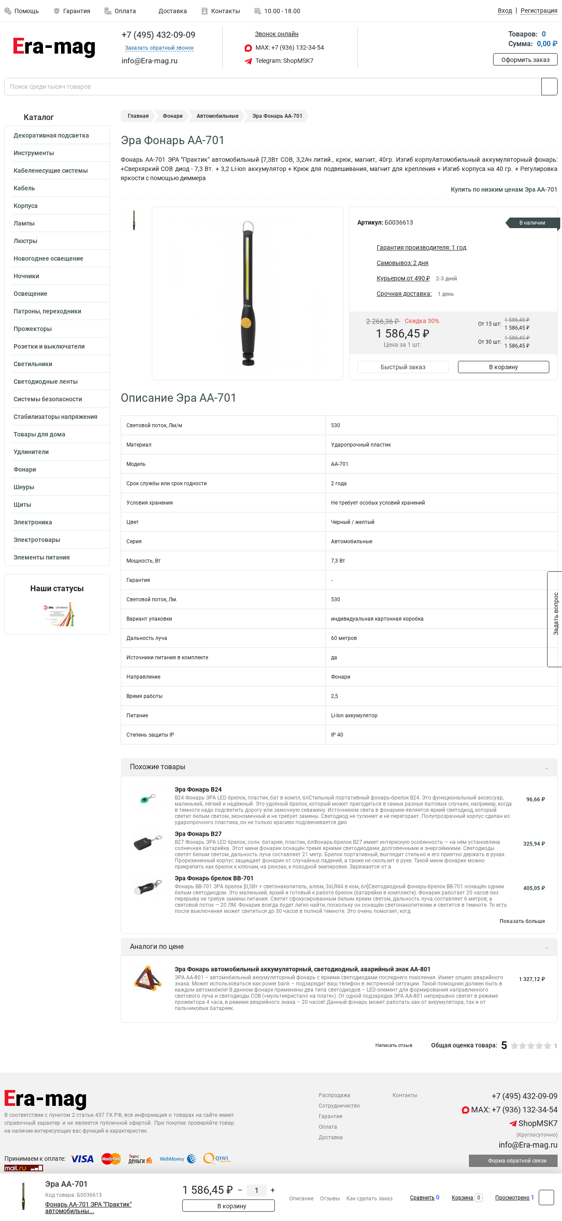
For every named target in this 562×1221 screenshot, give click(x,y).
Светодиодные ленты (46, 381)
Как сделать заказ (369, 1199)
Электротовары (37, 539)
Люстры (25, 240)
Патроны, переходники (47, 311)
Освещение (30, 293)
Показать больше (522, 921)
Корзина (462, 1198)
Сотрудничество (339, 1106)
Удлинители (31, 451)
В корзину (503, 367)
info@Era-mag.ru (527, 1144)
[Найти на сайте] (549, 86)
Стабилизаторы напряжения (55, 416)
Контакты (225, 11)
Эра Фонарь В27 (198, 833)
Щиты (22, 504)
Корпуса (26, 205)
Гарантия (76, 11)
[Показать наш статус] (57, 614)
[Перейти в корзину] (499, 40)
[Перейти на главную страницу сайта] (53, 48)
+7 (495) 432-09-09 (157, 34)
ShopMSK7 (537, 1123)
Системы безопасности (48, 399)
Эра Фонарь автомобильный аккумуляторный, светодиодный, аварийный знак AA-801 (303, 969)
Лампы (24, 223)
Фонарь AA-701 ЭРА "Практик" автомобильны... (88, 1207)
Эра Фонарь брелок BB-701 (214, 878)
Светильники (33, 363)
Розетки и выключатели (49, 346)
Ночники (26, 276)
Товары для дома (39, 434)
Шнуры (24, 487)
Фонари (25, 469)
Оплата (125, 11)
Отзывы (330, 1199)
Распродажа (334, 1095)
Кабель (24, 188)
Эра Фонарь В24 (198, 789)
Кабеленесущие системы (51, 170)
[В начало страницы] (546, 1197)
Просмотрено (512, 1198)
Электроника (33, 522)
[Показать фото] (134, 220)
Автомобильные (217, 116)
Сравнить (422, 1198)
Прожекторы (33, 328)
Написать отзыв (393, 1045)
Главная (138, 116)
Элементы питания (42, 557)
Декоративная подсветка (51, 135)
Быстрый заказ (403, 367)
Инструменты (34, 152)
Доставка (172, 11)
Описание (301, 1199)
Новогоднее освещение (48, 258)
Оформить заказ (525, 59)
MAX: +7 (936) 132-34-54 (289, 47)
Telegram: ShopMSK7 (283, 60)
